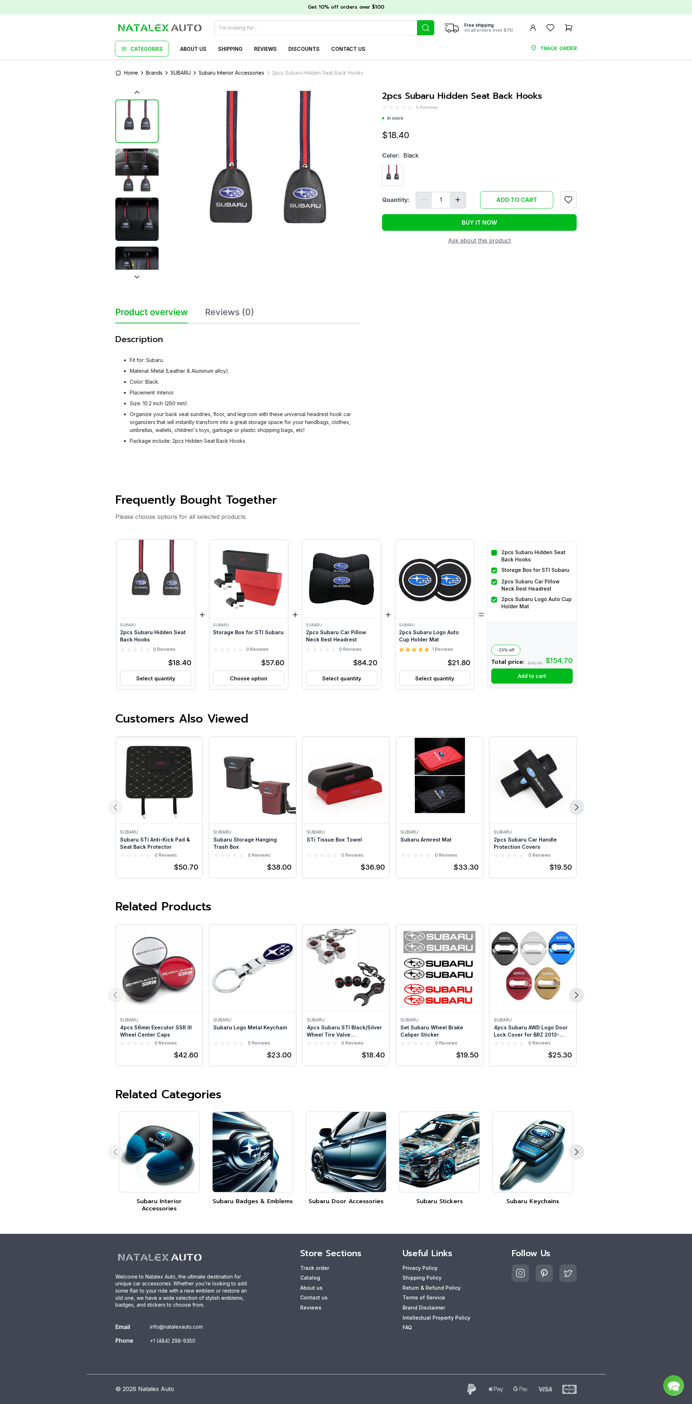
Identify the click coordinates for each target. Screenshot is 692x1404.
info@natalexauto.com (176, 1327)
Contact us (348, 49)
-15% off (505, 650)
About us (193, 49)
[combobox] (324, 28)
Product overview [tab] (151, 312)
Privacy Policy (420, 1268)
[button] (155, 614)
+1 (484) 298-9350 (172, 1341)
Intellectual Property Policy (436, 1318)
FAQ (407, 1327)
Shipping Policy (422, 1278)
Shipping (230, 49)
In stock (395, 118)
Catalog (310, 1278)
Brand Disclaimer (424, 1307)
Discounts (304, 49)
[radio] (384, 107)
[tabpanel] (237, 386)
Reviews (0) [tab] (229, 312)
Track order (314, 1268)
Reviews (265, 49)
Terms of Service (424, 1297)
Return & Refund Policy (432, 1288)
